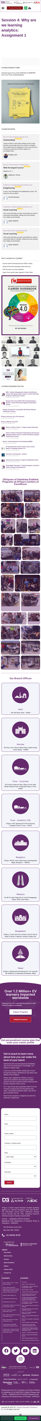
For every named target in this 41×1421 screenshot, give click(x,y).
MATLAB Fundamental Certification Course (30, 1335)
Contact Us (7, 1273)
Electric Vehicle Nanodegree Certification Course (9, 1310)
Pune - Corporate (21, 781)
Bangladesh (20, 931)
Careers (6, 1259)
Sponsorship (8, 1256)
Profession (7, 1162)
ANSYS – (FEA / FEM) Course (28, 1284)
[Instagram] (20, 1359)
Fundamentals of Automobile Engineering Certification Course (17, 185)
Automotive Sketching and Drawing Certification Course (30, 1309)
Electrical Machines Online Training (30, 1322)
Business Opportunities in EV (9, 1295)
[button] (3, 8)
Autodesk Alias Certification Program (30, 1291)
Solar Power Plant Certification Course (30, 1340)
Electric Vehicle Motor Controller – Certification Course (11, 1320)
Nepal (20, 968)
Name (6, 1114)
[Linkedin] (35, 1351)
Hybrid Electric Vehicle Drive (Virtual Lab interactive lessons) (11, 1306)
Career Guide (8, 1269)
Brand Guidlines (9, 1262)
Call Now (8, 1418)
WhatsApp (22, 1418)
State (6, 1153)
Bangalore (20, 857)
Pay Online (7, 1252)
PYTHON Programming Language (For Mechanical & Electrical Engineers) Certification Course (29, 1298)
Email (6, 1124)
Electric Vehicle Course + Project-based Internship (15, 230)
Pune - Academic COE (20, 820)
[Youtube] (25, 1351)
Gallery (6, 1266)
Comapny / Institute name (12, 1143)
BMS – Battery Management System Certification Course (11, 1315)
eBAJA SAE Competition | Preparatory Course (30, 1319)
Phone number (9, 1133)
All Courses (24, 1282)
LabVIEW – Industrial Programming (29, 1332)
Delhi (20, 709)
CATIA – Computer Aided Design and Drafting (30, 1316)
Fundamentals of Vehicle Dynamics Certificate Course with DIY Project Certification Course (11, 1331)
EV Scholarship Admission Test (10, 1298)
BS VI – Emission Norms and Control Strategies (30, 1306)
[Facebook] (6, 1351)
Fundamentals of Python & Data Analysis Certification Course (29, 1294)
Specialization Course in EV (9, 1301)
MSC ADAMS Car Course (27, 1289)
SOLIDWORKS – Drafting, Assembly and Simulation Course (30, 1287)
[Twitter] (16, 1351)
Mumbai (20, 744)
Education (7, 1172)
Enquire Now (34, 1418)
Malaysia (21, 894)
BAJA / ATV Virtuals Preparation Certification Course (15, 137)
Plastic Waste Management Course (30, 1338)
